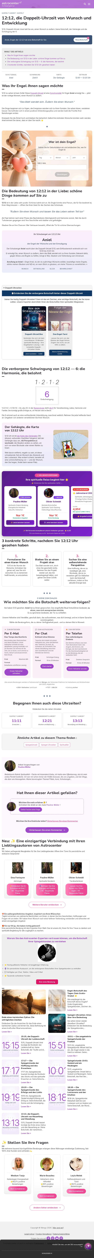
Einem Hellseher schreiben (16, 672)
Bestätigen (62, 174)
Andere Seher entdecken (45, 1207)
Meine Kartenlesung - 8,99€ (60, 353)
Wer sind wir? (58, 1228)
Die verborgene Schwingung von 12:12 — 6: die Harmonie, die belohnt (35, 62)
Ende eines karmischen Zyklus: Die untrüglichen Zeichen (18, 1018)
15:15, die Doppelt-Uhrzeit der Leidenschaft (33, 1037)
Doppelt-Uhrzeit (36, 93)
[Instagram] (52, 1238)
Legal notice (29, 1234)
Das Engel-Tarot (60, 334)
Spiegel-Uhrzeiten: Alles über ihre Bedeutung (79, 1016)
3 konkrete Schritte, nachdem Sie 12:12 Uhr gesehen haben (31, 65)
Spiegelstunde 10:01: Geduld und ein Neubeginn (77, 1063)
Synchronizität (55, 93)
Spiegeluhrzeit (31, 745)
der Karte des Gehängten (27, 436)
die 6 (51, 408)
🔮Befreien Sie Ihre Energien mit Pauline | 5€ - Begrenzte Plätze (47, 889)
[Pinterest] (61, 1238)
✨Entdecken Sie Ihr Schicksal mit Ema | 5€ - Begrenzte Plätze (18, 889)
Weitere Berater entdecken (45, 904)
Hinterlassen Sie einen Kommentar (45, 830)
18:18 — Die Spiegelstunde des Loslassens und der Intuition (76, 1091)
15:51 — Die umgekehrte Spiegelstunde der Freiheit (79, 1039)
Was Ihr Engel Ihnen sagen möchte (21, 55)
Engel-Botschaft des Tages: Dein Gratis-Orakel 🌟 (77, 993)
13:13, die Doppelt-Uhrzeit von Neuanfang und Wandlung (32, 1116)
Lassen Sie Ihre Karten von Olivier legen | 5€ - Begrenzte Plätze (76, 889)
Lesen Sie (6, 1032)
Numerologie (39, 408)
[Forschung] (85, 4)
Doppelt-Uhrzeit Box (34, 334)
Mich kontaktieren (18, 1189)
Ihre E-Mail (42, 163)
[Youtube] (57, 1238)
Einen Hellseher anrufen (77, 669)
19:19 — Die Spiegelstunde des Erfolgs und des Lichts (31, 1090)
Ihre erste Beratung (47, 982)
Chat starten (47, 666)
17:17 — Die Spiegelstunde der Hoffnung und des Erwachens (30, 1064)
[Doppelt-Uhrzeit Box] (34, 318)
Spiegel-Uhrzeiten (48, 745)
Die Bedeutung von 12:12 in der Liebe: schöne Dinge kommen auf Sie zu (36, 58)
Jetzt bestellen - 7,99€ (34, 354)
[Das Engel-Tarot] (60, 318)
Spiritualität (64, 745)
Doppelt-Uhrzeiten (13, 288)
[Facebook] (48, 1238)
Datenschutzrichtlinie (61, 1234)
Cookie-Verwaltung (43, 1234)
